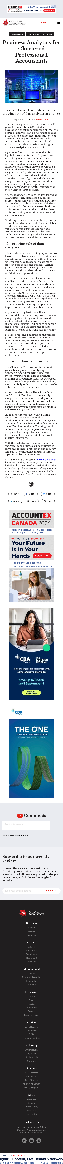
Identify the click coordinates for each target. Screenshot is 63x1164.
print (49, 501)
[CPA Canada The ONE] (31, 754)
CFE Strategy (31, 1080)
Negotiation (31, 1053)
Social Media (31, 1057)
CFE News (31, 1076)
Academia (31, 996)
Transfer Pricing (31, 1015)
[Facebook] (38, 1140)
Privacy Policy (31, 1106)
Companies (31, 1030)
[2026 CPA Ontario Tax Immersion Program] (31, 656)
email (33, 501)
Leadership (31, 981)
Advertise (31, 1099)
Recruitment (31, 954)
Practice (31, 1004)
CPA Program (31, 1072)
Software (31, 1061)
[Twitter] (24, 1140)
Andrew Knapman (31, 1084)
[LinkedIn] (31, 1140)
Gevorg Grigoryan (31, 1087)
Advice (31, 947)
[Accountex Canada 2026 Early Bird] (31, 9)
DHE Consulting (46, 459)
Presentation (31, 950)
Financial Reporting (31, 977)
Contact (31, 1103)
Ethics (31, 1000)
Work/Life (31, 961)
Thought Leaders (31, 1038)
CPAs (31, 1034)
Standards (32, 1007)
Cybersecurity (31, 1050)
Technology (33, 34)
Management (17, 34)
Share (32, 494)
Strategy (47, 34)
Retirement (31, 958)
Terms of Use (31, 1114)
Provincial (31, 935)
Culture (31, 973)
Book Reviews (31, 1027)
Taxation (32, 1011)
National (31, 931)
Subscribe (47, 22)
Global (31, 927)
